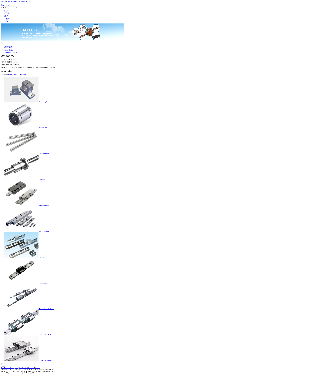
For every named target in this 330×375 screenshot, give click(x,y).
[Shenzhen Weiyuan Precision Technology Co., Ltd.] (15, 1)
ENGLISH (10, 5)
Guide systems (8, 49)
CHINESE (4, 5)
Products (6, 12)
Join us (6, 15)
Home (5, 10)
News (5, 16)
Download (7, 18)
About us (6, 13)
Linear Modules (8, 50)
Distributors (7, 19)
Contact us (7, 21)
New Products (8, 46)
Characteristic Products (10, 52)
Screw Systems (8, 47)
